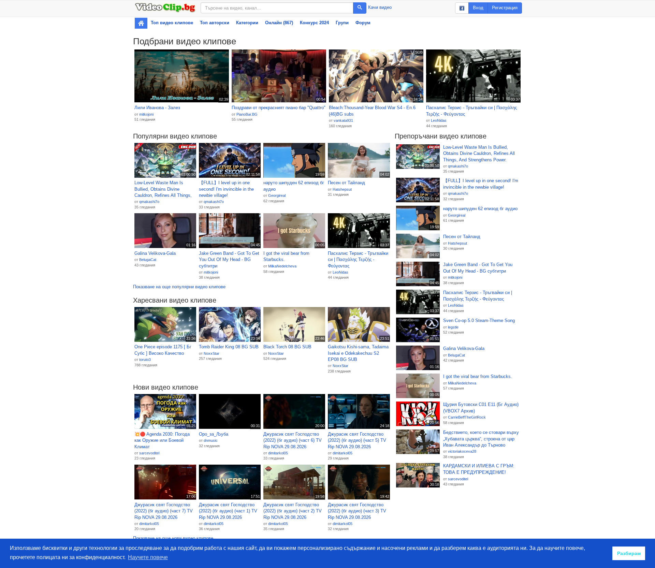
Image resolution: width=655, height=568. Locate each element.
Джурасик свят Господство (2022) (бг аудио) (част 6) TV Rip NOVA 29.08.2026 (292, 440)
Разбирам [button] (629, 553)
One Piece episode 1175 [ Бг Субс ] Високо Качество (162, 350)
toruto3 (145, 360)
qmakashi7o (149, 202)
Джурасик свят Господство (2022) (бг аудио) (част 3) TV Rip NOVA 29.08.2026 (357, 511)
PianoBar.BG (247, 114)
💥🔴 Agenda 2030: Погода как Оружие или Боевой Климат (162, 440)
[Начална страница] (141, 23)
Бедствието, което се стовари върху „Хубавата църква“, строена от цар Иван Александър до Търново (481, 439)
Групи (342, 22)
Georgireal (277, 195)
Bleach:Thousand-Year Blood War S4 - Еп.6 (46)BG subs (372, 111)
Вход (478, 7)
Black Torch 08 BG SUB (287, 346)
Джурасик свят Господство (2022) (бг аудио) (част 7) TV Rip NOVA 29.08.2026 (163, 511)
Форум (362, 22)
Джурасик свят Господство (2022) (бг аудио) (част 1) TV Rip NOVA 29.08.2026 (228, 511)
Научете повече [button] (148, 557)
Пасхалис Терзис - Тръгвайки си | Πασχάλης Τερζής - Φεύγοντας (471, 111)
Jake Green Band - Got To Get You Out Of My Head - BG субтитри (229, 259)
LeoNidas (439, 120)
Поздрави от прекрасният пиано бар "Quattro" (278, 107)
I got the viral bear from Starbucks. (286, 256)
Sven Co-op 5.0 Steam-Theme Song (479, 320)
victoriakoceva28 (462, 451)
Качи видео (380, 7)
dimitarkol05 (278, 453)
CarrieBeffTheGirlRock (467, 417)
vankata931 (343, 120)
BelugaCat (147, 260)
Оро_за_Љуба (213, 434)
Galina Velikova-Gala (155, 253)
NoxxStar (211, 353)
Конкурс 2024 (314, 22)
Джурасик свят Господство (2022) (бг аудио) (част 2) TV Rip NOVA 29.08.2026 (292, 511)
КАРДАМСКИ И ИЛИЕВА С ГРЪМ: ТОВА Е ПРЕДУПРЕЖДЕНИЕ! (478, 469)
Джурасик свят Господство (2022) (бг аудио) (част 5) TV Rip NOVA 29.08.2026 (357, 440)
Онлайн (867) (279, 22)
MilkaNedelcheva (282, 266)
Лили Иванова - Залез (157, 107)
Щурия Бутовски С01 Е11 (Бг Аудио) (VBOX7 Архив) (481, 407)
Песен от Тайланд (346, 182)
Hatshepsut (342, 189)
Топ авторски (214, 22)
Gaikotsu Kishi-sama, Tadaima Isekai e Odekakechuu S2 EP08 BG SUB (358, 353)
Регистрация (505, 7)
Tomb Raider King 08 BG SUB (229, 346)
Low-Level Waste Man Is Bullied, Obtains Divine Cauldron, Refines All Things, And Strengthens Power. (163, 189)
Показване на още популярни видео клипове (179, 286)
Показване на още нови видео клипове (173, 538)
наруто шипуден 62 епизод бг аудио (293, 186)
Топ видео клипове (172, 22)
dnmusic (211, 440)
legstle (453, 327)
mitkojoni (146, 114)
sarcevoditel (149, 453)
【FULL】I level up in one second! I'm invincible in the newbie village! (226, 189)
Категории (247, 22)
